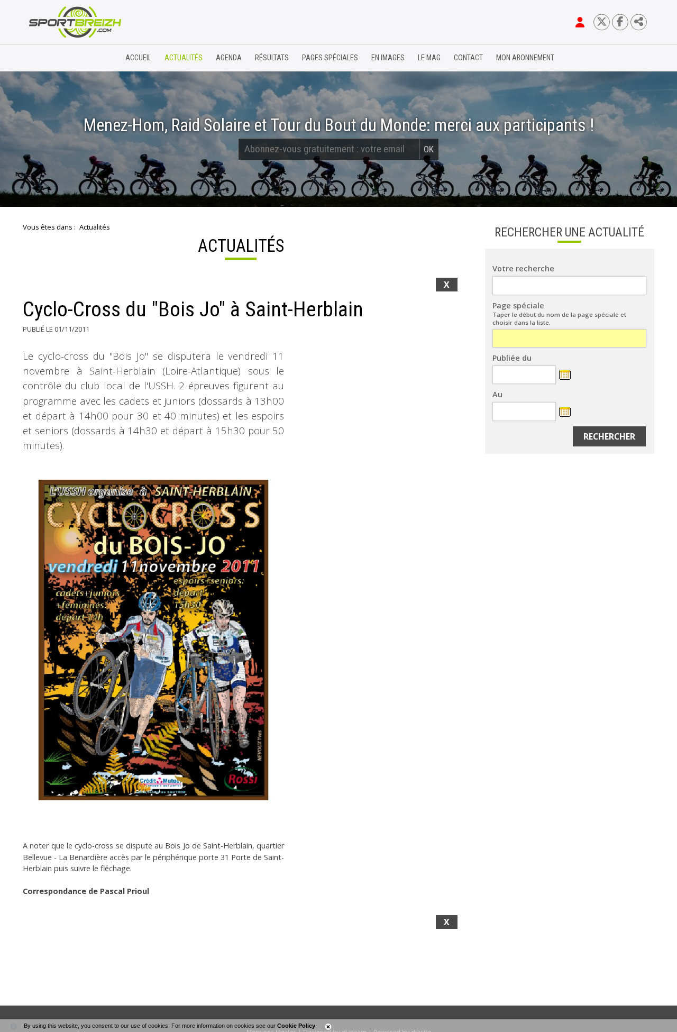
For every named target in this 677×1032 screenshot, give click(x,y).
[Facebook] (620, 22)
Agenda (229, 57)
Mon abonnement (525, 57)
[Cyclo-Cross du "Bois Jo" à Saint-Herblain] (153, 649)
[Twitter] (601, 22)
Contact (468, 57)
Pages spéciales (330, 57)
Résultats (272, 57)
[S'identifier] (580, 22)
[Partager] (638, 22)
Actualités (183, 57)
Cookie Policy (296, 1025)
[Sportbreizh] (53, 58)
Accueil (138, 57)
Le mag (429, 57)
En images (388, 57)
